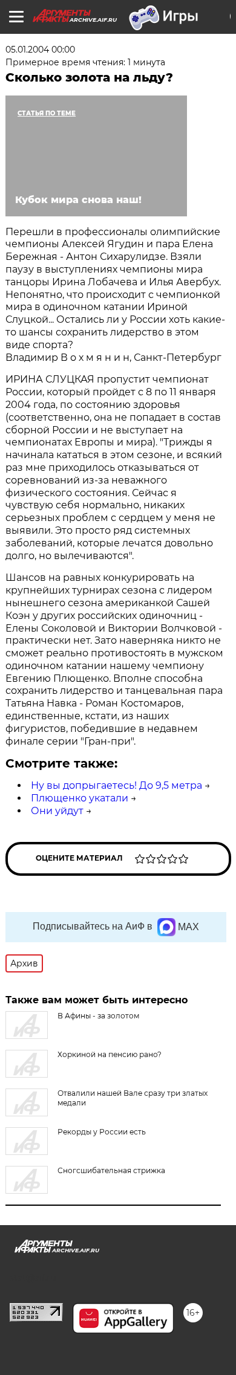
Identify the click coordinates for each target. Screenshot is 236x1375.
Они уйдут (57, 811)
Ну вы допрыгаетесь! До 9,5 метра (116, 785)
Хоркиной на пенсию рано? (109, 1054)
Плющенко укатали (79, 798)
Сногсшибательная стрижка (111, 1170)
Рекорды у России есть (101, 1131)
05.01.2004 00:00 (40, 49)
